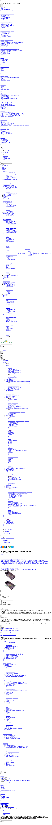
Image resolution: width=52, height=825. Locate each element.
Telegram (5, 157)
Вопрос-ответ (4, 804)
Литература (15, 561)
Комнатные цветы (22, 560)
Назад (8, 363)
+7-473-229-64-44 (4, 145)
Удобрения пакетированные (26, 564)
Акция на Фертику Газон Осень (7, 782)
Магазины (3, 794)
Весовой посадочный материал (15, 376)
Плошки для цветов (12, 399)
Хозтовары (10, 501)
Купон (19, 561)
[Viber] (8, 547)
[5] (26, 595)
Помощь (2, 798)
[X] (6, 547)
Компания (3, 788)
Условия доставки (5, 801)
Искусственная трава (30, 560)
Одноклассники (6, 158)
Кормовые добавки (9, 561)
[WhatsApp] (10, 547)
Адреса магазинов (5, 797)
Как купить (8, 520)
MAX (4, 159)
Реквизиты (3, 791)
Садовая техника (38, 562)
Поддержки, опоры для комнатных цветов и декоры (19, 410)
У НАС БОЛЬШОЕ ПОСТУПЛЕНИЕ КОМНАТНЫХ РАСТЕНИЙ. (15, 780)
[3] (26, 593)
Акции (2, 785)
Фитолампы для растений (30, 569)
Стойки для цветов (40, 563)
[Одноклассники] (3, 547)
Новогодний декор (25, 561)
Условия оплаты (4, 800)
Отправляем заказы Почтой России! (8, 635)
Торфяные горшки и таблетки (18, 569)
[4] (26, 594)
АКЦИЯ (10, 368)
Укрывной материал (37, 564)
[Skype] (12, 547)
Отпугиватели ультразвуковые (35, 561)
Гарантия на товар (5, 803)
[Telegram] (13, 547)
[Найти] (2, 6)
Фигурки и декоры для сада (14, 477)
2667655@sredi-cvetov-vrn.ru (7, 152)
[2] (26, 592)
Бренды (2, 787)
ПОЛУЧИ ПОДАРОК (5, 778)
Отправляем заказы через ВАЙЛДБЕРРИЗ (10, 630)
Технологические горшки (6, 569)
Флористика (5, 565)
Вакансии (3, 796)
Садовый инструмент (12, 418)
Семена (9, 431)
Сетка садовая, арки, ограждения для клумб (26, 563)
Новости (2, 776)
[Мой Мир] (5, 547)
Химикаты (10, 565)
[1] (26, 590)
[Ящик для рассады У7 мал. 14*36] (10, 580)
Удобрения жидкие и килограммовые (12, 564)
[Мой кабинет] (1, 349)
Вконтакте (5, 156)
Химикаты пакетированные (14, 489)
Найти (2, 821)
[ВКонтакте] (1, 547)
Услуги (2, 786)
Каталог (7, 364)
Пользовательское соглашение (7, 792)
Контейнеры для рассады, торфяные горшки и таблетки (20, 383)
